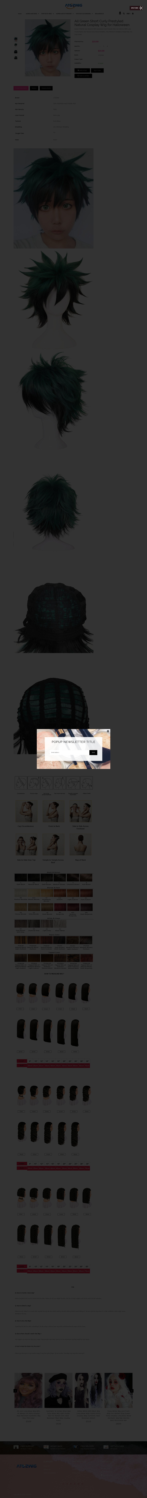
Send (93, 752)
